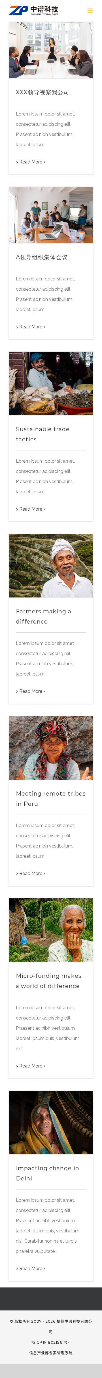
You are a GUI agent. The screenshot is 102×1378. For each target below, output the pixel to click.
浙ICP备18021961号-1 (51, 1342)
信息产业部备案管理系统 (51, 1352)
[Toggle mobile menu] (91, 11)
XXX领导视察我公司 (42, 92)
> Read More (29, 162)
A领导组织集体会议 (42, 257)
